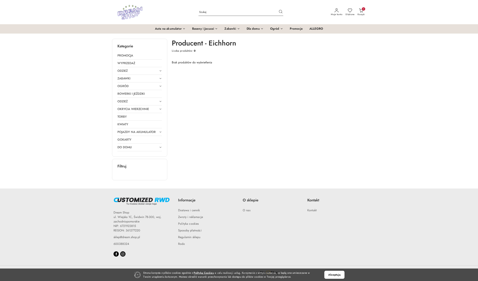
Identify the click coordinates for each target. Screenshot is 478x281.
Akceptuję (334, 275)
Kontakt (312, 210)
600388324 (121, 244)
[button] (170, 29)
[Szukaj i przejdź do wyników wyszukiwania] (280, 12)
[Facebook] (116, 254)
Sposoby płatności (190, 230)
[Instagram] (122, 254)
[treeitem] (139, 55)
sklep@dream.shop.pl (127, 237)
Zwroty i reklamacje (190, 217)
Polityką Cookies (204, 273)
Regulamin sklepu (189, 237)
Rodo (181, 244)
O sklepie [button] (250, 200)
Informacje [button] (186, 200)
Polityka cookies (188, 224)
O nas (246, 210)
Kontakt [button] (313, 200)
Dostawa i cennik (189, 210)
